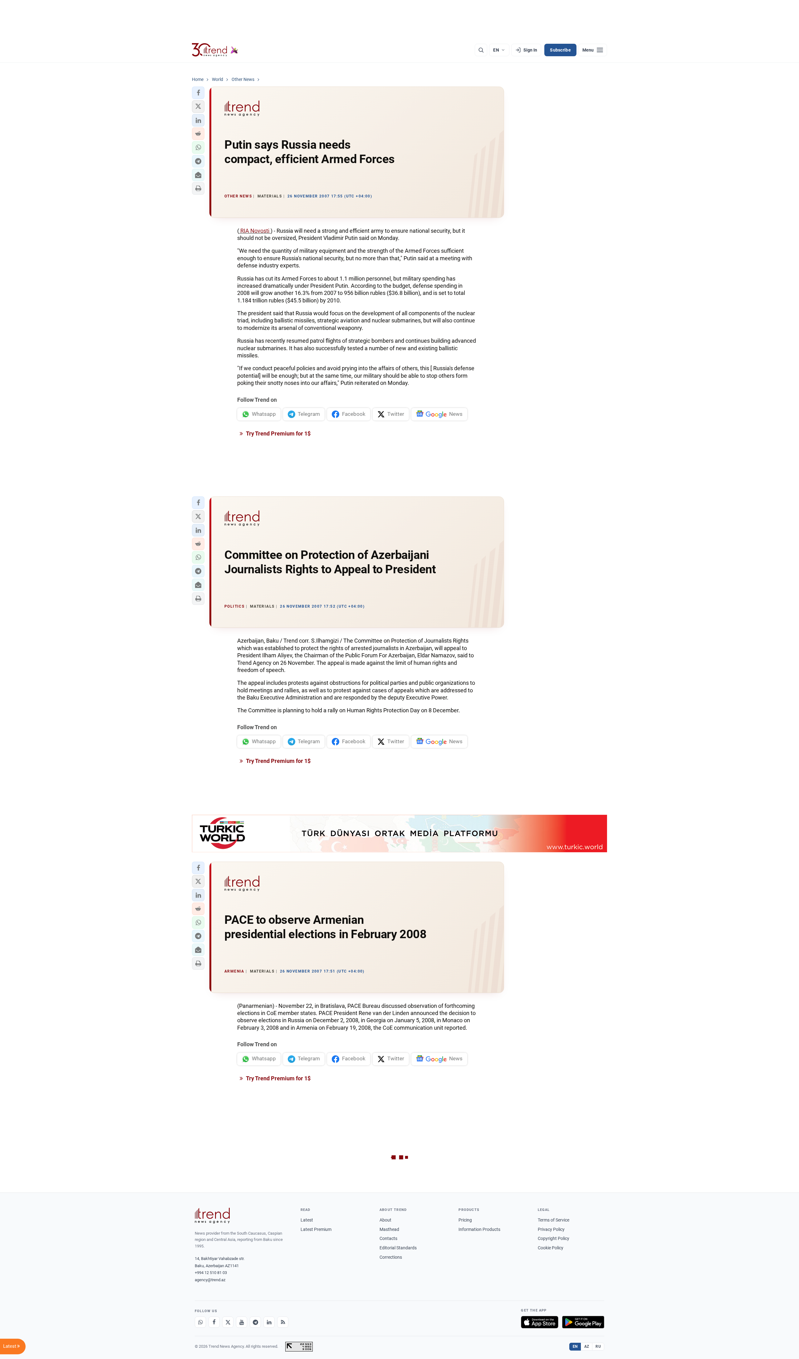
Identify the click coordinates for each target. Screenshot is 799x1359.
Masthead (389, 1229)
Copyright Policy (553, 1238)
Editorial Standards (398, 1247)
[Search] (481, 50)
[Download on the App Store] (539, 1322)
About (385, 1219)
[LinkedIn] (269, 1322)
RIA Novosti (255, 230)
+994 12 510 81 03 (211, 1272)
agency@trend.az (210, 1279)
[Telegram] (255, 1322)
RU (598, 1346)
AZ (586, 1346)
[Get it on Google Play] (583, 1322)
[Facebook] (214, 1322)
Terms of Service (553, 1219)
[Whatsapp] (200, 1322)
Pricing (465, 1219)
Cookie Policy (550, 1247)
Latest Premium (316, 1229)
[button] (198, 93)
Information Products (479, 1229)
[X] (227, 1322)
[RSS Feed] (282, 1322)
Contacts (388, 1238)
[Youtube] (241, 1322)
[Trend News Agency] (212, 1215)
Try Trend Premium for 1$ (278, 433)
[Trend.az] (215, 50)
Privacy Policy (551, 1229)
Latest (307, 1219)
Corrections (391, 1257)
